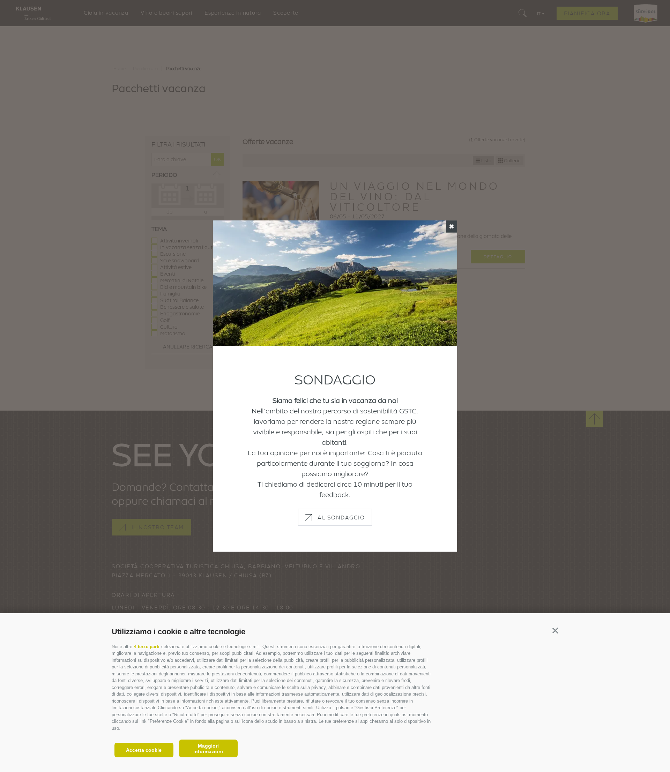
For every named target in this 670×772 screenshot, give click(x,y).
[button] (555, 630)
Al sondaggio (341, 517)
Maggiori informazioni (208, 748)
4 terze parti (146, 646)
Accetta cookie (144, 750)
